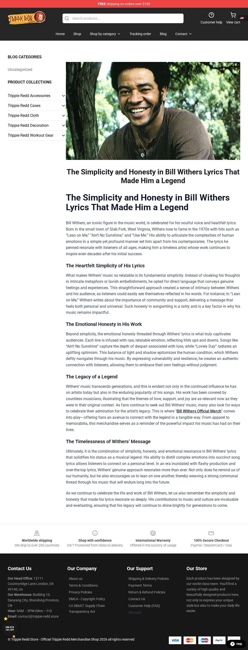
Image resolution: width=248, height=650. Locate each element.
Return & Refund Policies (146, 592)
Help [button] (239, 644)
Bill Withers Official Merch (199, 411)
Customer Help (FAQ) (144, 606)
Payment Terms (140, 585)
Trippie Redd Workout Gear (30, 135)
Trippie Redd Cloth (23, 115)
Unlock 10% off (10, 628)
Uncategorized (20, 69)
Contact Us (136, 599)
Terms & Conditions (83, 585)
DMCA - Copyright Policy (87, 599)
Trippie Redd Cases (24, 105)
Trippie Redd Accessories (29, 95)
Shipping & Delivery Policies (148, 579)
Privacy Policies (80, 592)
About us (75, 579)
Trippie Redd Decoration (28, 125)
